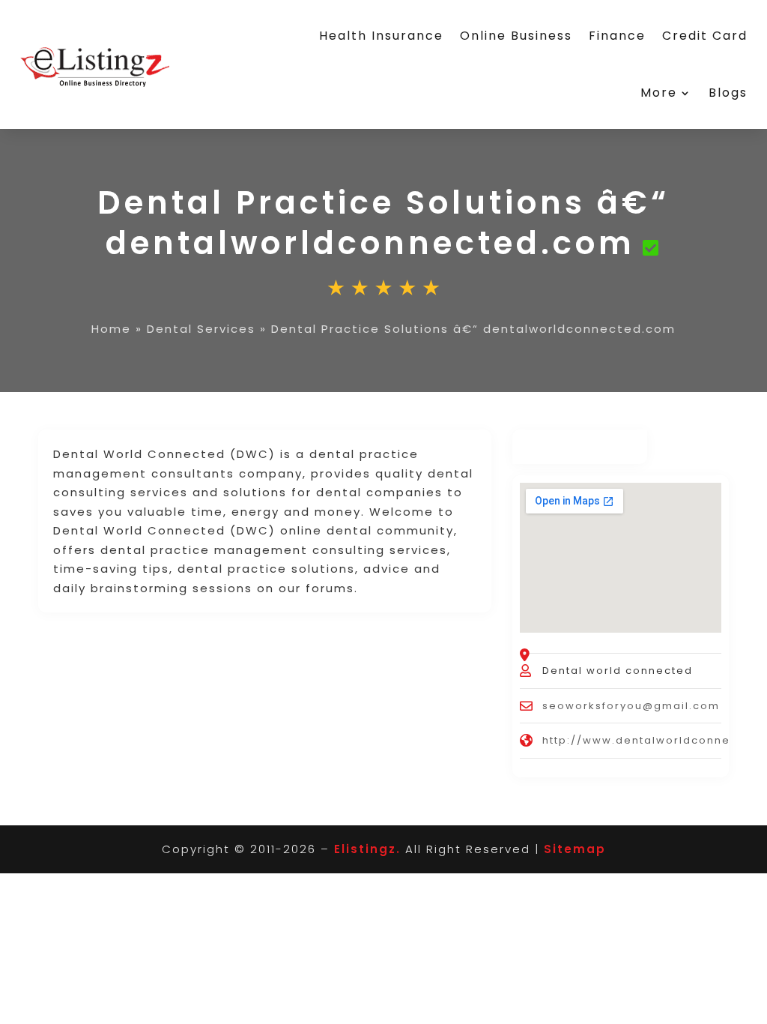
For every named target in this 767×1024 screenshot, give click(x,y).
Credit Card (705, 35)
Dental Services (201, 329)
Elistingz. (367, 849)
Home (111, 329)
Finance (617, 35)
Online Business (516, 35)
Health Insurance (381, 35)
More (658, 92)
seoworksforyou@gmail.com (631, 706)
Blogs (728, 92)
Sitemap (575, 849)
